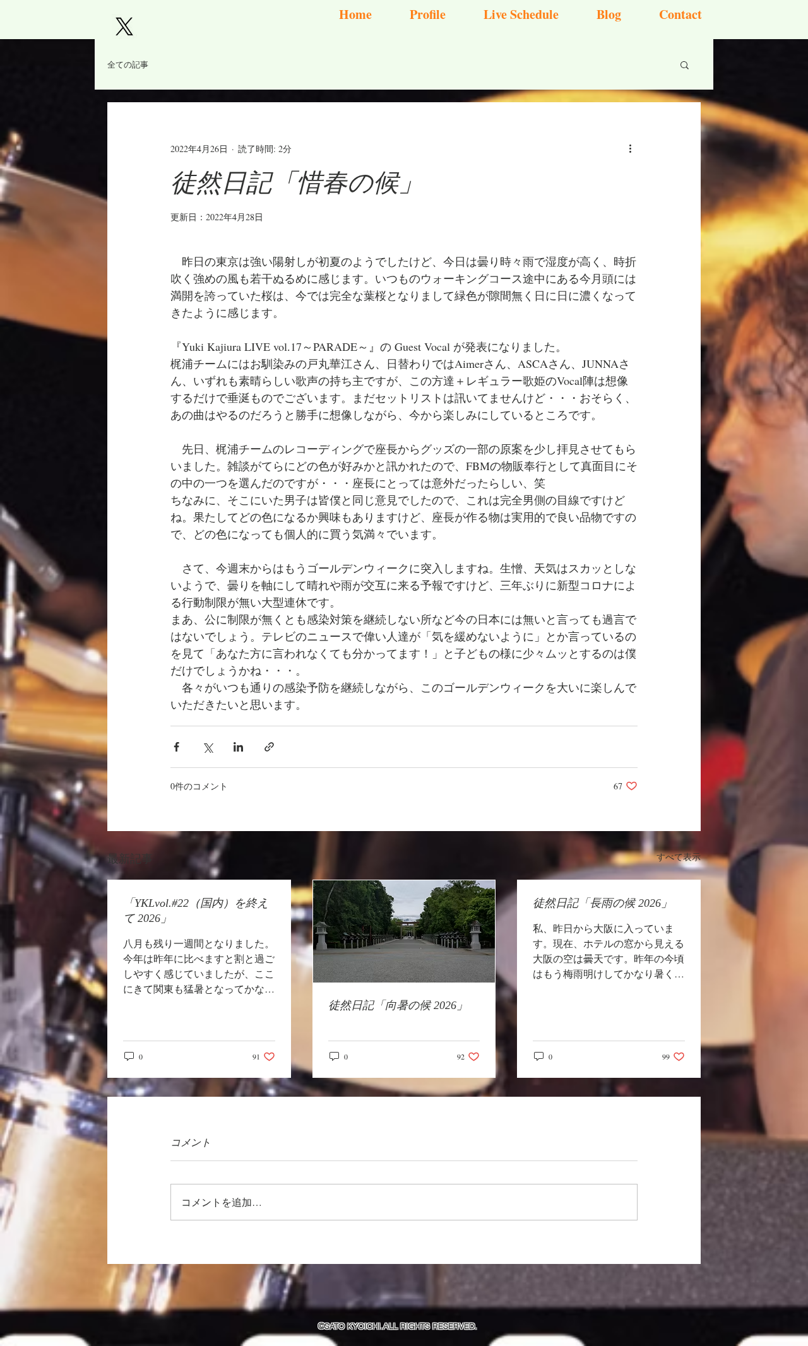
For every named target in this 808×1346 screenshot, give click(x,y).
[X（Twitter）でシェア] (207, 747)
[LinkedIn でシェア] (238, 747)
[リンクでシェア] (269, 747)
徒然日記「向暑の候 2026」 (398, 1005)
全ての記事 (127, 64)
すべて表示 (678, 857)
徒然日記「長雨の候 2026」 (602, 903)
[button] (685, 64)
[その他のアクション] (630, 148)
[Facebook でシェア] (176, 747)
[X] (124, 26)
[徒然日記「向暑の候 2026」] (404, 931)
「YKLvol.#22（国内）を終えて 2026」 (195, 910)
